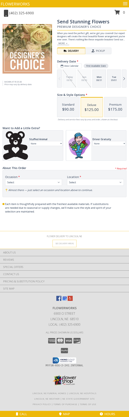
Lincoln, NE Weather (47, 398)
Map (66, 414)
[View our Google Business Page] (64, 300)
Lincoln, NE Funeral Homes (49, 393)
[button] (120, 13)
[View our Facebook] (58, 300)
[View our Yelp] (70, 300)
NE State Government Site (78, 398)
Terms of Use (88, 404)
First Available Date (96, 65)
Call (22, 414)
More (61, 43)
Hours (109, 414)
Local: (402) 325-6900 (64, 324)
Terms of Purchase (65, 404)
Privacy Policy (42, 404)
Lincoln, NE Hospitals (82, 393)
